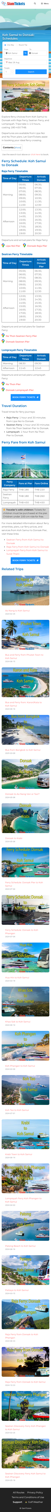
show (17, 147)
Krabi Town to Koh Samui (18, 1154)
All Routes (18, 1492)
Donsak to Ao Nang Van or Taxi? (22, 794)
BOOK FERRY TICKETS (24, 397)
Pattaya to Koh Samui (17, 1290)
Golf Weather (35, 1502)
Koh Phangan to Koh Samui (20, 1066)
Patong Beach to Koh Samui (20, 1246)
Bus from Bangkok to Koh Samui (22, 750)
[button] (12, 70)
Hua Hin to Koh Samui (17, 977)
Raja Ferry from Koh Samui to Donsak (27, 546)
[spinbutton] (8, 71)
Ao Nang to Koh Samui (17, 610)
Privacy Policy (35, 1492)
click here (35, 154)
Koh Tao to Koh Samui (17, 1110)
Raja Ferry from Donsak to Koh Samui (25, 1382)
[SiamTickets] (13, 3)
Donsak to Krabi (13, 838)
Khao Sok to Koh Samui (17, 1021)
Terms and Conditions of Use (28, 1497)
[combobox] (15, 53)
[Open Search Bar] (34, 3)
